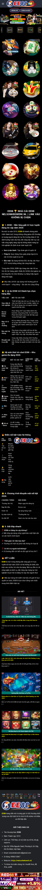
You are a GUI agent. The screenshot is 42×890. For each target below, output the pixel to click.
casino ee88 (37, 389)
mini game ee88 (37, 416)
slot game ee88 (37, 379)
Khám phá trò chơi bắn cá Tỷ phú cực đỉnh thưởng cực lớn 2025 (20, 697)
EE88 (4, 813)
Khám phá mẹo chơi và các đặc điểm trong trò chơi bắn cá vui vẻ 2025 (20, 773)
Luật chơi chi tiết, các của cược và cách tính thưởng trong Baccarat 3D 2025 (21, 659)
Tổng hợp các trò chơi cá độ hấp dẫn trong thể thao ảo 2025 (19, 621)
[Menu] (3, 3)
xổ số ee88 (36, 424)
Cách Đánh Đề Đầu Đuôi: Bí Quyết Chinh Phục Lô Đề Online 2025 (20, 735)
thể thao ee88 (37, 368)
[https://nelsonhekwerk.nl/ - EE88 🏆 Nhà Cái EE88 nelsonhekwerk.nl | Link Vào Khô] (21, 3)
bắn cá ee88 (37, 407)
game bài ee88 (37, 398)
